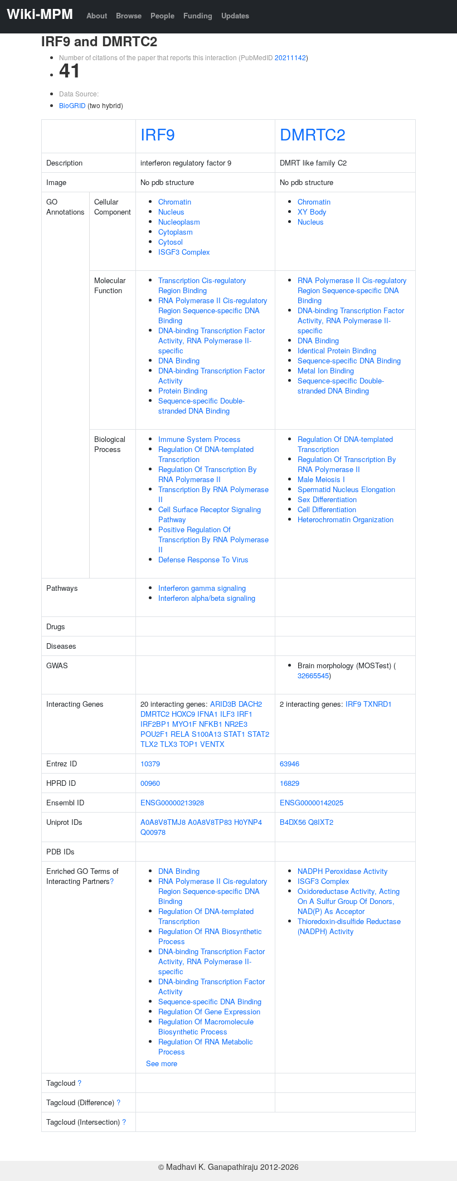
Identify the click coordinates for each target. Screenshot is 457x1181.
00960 (150, 782)
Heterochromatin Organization (345, 519)
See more (161, 1063)
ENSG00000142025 (311, 802)
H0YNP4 (248, 822)
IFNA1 (207, 713)
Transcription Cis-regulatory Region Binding (202, 285)
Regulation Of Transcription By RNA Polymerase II (207, 474)
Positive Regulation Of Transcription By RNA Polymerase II (213, 539)
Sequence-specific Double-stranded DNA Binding (201, 405)
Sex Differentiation (327, 499)
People (162, 15)
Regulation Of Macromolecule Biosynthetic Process (206, 1026)
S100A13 (206, 733)
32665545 (313, 675)
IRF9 (157, 133)
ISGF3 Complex (184, 251)
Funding (197, 15)
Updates (235, 15)
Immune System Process (199, 439)
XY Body (312, 211)
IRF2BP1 (155, 723)
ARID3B (223, 703)
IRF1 (244, 713)
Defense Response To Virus (203, 559)
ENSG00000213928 (172, 802)
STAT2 (258, 733)
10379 (150, 763)
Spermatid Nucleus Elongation (346, 489)
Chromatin (174, 201)
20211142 (290, 57)
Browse (129, 15)
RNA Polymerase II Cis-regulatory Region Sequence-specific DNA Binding (213, 310)
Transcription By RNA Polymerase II (213, 494)
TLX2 (149, 743)
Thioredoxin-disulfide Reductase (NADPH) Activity (349, 926)
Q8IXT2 (320, 822)
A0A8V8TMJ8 (163, 822)
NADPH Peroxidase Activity (343, 871)
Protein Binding (182, 390)
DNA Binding (179, 360)
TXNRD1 (377, 703)
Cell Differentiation (327, 509)
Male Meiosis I (321, 479)
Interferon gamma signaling (202, 587)
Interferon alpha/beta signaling (206, 597)
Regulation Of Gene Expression (209, 1011)
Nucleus (171, 211)
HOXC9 (183, 713)
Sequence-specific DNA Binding (349, 360)
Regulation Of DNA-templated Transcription (206, 454)
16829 (289, 782)
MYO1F (184, 723)
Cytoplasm (175, 231)
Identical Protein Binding (337, 350)
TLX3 (168, 743)
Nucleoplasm (179, 221)
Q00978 (153, 832)
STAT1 (234, 733)
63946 (289, 763)
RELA (180, 733)
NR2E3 (236, 723)
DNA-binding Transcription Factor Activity (211, 375)
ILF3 (227, 713)
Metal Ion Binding (326, 370)
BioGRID (72, 105)
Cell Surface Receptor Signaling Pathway (209, 514)
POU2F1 (154, 733)
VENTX (212, 743)
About (96, 15)
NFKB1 (210, 723)
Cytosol (170, 241)
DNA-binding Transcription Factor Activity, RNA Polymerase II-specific (211, 340)
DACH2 (250, 703)
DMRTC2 (313, 133)
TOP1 (188, 743)
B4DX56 (293, 822)
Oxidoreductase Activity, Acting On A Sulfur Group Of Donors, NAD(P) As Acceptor (349, 901)
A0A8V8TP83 (210, 822)
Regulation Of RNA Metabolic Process (205, 1046)
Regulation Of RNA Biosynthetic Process (210, 936)
